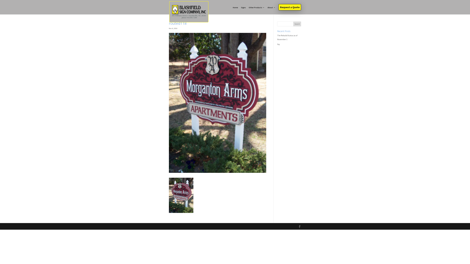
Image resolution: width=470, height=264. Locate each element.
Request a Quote (290, 7)
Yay (278, 44)
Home (235, 8)
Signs (243, 8)
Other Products (255, 8)
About (270, 8)
